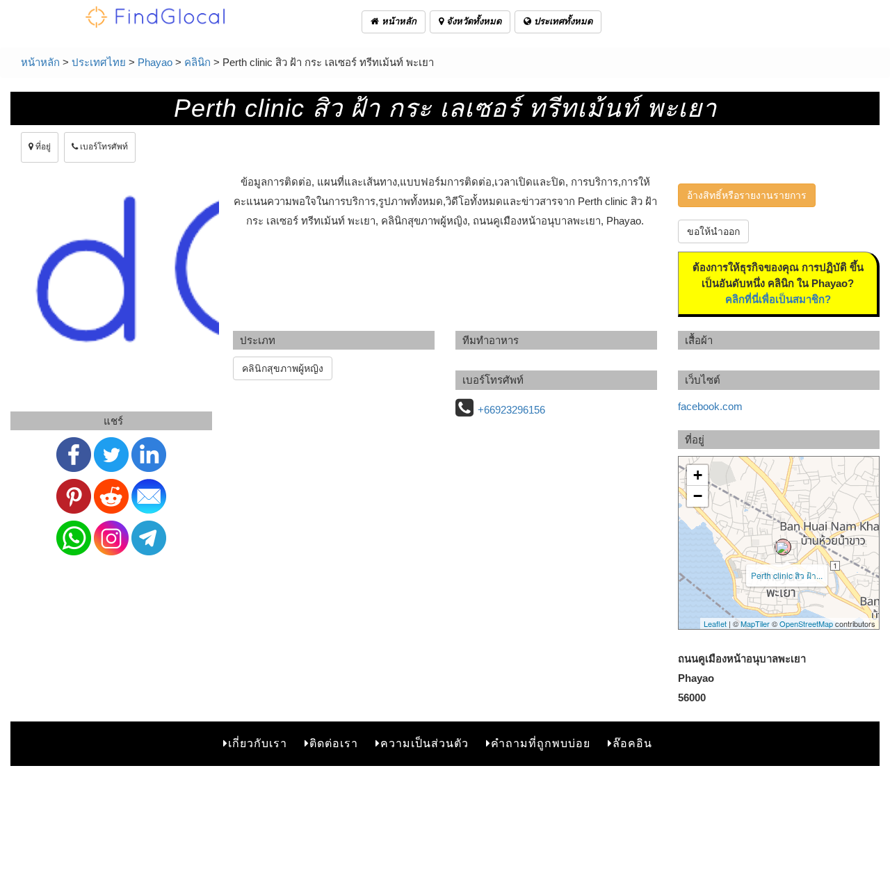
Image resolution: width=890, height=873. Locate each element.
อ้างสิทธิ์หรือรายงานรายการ (747, 195)
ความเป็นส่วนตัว (424, 743)
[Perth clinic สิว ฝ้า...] (783, 547)
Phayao (155, 62)
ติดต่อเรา (333, 743)
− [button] (697, 496)
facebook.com (710, 406)
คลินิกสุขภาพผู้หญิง (282, 368)
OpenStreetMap (806, 623)
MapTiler (755, 623)
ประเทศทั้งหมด (561, 21)
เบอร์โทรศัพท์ (103, 147)
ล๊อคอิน (632, 743)
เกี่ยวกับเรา (257, 743)
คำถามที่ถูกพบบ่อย (540, 743)
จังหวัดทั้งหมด (472, 21)
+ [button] (697, 475)
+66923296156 (511, 410)
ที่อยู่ (42, 147)
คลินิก (197, 62)
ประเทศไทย (99, 62)
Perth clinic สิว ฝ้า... (787, 575)
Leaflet (715, 623)
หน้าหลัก (397, 21)
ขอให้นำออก (713, 231)
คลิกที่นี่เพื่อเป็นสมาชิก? (778, 299)
